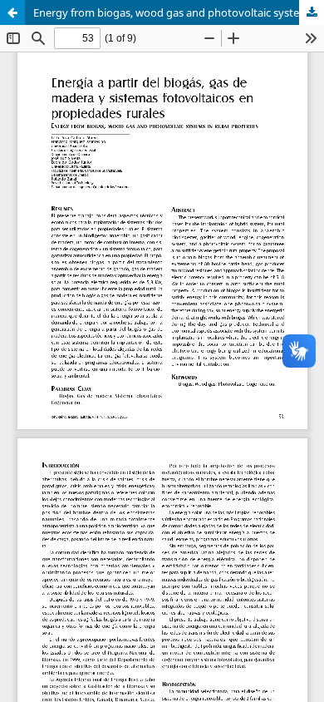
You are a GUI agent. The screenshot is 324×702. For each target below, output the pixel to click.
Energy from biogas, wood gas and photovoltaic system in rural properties (178, 12)
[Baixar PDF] (311, 12)
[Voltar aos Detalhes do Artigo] (12, 12)
